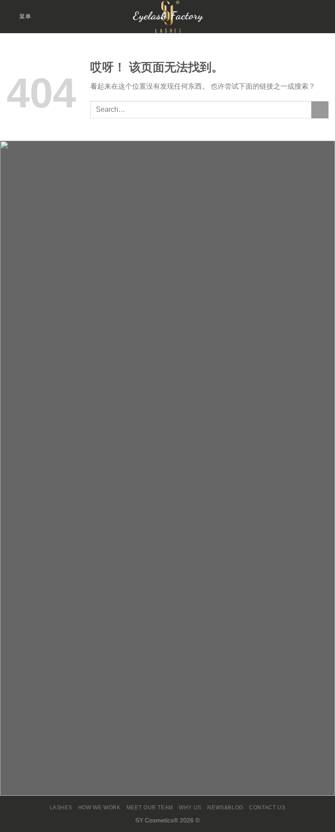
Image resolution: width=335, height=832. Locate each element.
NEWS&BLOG (225, 807)
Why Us (190, 807)
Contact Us (267, 807)
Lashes (61, 807)
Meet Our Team (149, 807)
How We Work (99, 807)
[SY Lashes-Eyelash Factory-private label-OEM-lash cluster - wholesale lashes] (167, 16)
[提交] (319, 109)
